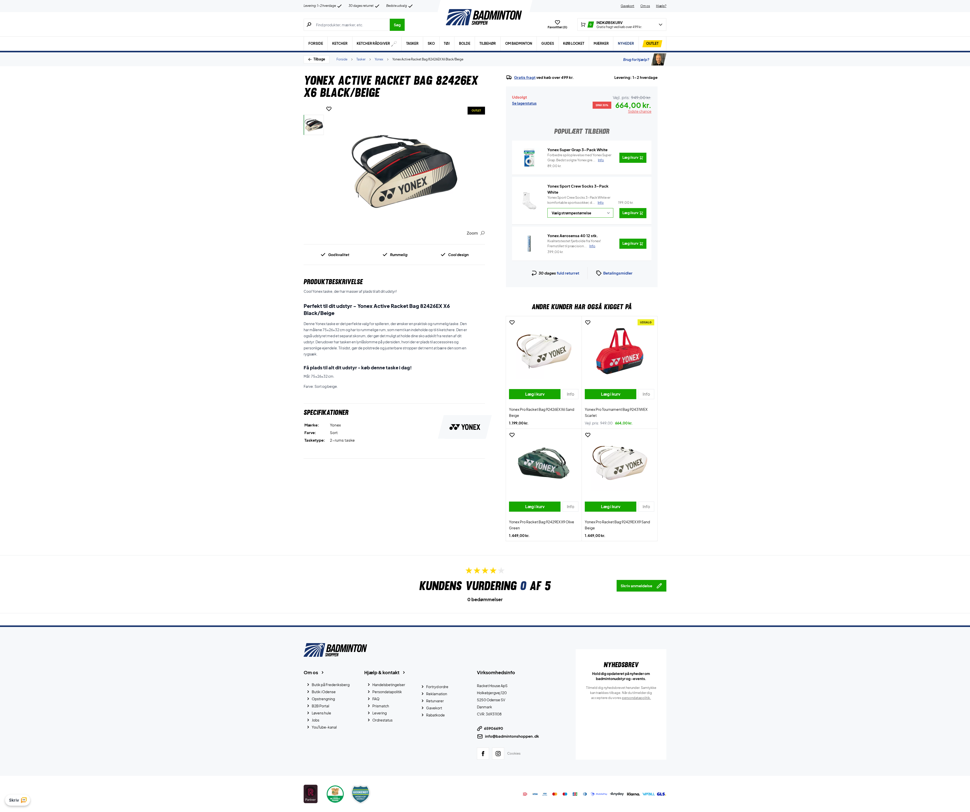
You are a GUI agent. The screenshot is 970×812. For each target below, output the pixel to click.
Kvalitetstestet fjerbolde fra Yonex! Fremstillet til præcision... (574, 243)
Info (601, 202)
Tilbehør (487, 43)
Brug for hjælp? (636, 59)
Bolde (464, 43)
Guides (547, 43)
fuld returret (568, 272)
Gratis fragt (525, 77)
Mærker (601, 43)
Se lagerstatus (524, 103)
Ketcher (340, 43)
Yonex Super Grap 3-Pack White (577, 149)
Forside (315, 43)
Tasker (412, 43)
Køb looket (573, 43)
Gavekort (627, 6)
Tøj (447, 43)
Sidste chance (639, 111)
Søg (397, 24)
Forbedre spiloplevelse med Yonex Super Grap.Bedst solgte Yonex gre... (579, 157)
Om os (645, 6)
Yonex (379, 59)
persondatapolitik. (636, 698)
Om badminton (518, 43)
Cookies (514, 753)
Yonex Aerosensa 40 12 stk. (572, 235)
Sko (431, 43)
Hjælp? (661, 6)
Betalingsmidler (618, 272)
